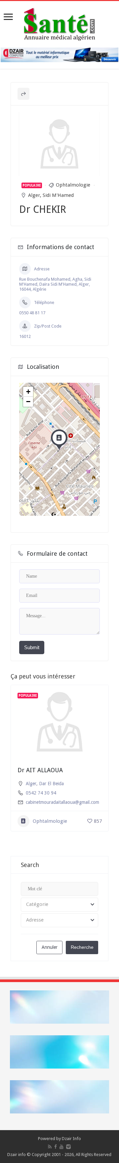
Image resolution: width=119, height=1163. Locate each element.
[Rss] (49, 1147)
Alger (34, 195)
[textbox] (59, 904)
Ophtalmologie (73, 185)
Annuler (50, 947)
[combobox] (59, 905)
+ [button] (28, 391)
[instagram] (68, 1147)
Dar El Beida (51, 783)
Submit (31, 647)
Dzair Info (71, 1138)
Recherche (82, 947)
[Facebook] (56, 1147)
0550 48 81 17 (32, 312)
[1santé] (59, 23)
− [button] (28, 401)
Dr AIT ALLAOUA (40, 770)
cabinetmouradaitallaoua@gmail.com (62, 802)
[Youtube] (61, 1147)
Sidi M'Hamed (58, 195)
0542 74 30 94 (41, 793)
